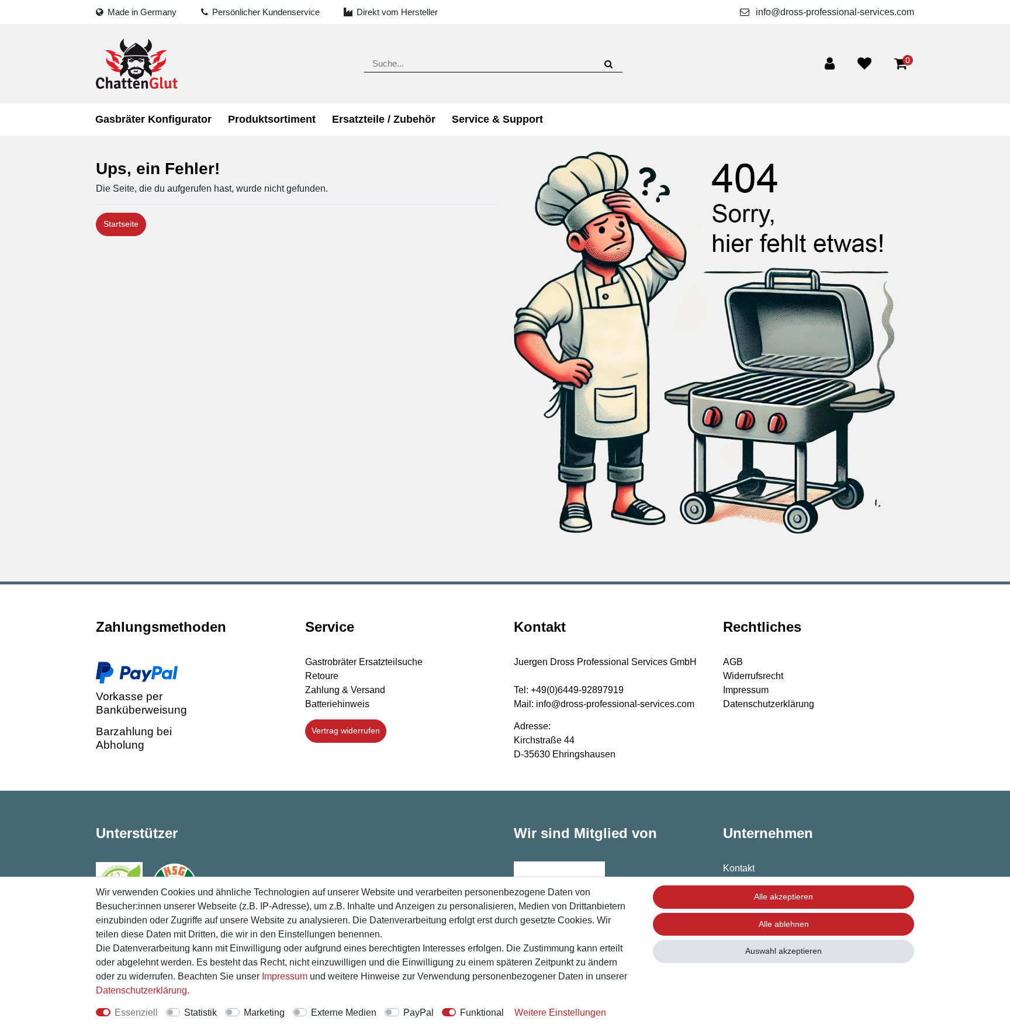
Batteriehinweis (337, 704)
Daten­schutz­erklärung (141, 990)
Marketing (264, 1012)
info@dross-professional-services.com (833, 12)
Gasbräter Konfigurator (153, 119)
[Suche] (608, 63)
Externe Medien (343, 1012)
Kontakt (739, 868)
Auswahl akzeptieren (783, 951)
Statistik (200, 1012)
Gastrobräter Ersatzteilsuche (364, 662)
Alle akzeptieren (783, 896)
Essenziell (136, 1012)
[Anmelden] (830, 63)
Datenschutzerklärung (768, 704)
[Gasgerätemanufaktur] (137, 64)
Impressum (746, 690)
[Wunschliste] (864, 63)
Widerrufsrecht (753, 676)
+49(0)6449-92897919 (577, 690)
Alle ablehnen (784, 924)
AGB (733, 662)
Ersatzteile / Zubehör (383, 119)
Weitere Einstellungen (560, 1012)
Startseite (121, 224)
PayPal (418, 1012)
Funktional (482, 1012)
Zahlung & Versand (345, 690)
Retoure (321, 676)
